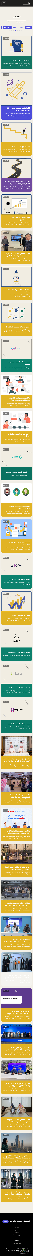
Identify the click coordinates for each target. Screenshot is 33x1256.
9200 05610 (16, 1232)
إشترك (6, 1221)
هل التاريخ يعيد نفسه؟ (21, 147)
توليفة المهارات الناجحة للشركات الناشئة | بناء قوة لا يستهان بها (18, 1014)
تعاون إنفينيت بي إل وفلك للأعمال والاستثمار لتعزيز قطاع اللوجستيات (17, 978)
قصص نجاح (11, 27)
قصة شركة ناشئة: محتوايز (19, 580)
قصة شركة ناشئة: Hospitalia (18, 724)
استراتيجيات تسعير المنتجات (18, 327)
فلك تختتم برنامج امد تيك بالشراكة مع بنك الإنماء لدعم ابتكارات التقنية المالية (18, 1050)
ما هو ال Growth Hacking (20, 616)
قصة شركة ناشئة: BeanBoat (18, 653)
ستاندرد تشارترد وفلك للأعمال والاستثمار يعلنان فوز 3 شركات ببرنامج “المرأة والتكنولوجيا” (17, 906)
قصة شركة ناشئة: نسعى (16, 472)
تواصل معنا (16, 1227)
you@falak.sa (16, 1230)
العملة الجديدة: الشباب (20, 60)
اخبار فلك (20, 27)
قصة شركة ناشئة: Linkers (19, 688)
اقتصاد (28, 27)
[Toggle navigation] (3, 3)
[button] (24, 31)
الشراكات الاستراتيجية (16, 1238)
